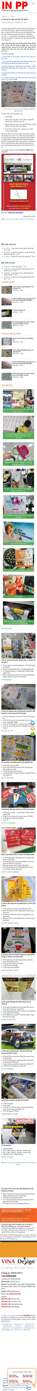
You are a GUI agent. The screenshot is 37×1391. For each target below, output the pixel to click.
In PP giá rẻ (18, 597)
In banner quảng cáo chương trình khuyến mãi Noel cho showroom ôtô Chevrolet (18, 712)
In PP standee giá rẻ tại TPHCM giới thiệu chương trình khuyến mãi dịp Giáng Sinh (18, 868)
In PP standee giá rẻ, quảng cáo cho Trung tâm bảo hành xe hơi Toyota (18, 622)
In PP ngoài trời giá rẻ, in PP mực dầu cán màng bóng (19, 1011)
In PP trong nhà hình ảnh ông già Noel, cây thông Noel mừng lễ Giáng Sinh (18, 961)
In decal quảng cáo (16, 267)
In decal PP (7, 731)
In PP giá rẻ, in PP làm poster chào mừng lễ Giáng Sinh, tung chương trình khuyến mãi (18, 1108)
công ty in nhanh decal (12, 219)
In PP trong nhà (9, 923)
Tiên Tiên (11, 22)
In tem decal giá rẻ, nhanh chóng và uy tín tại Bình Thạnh (19, 270)
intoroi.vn (18, 1326)
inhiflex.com (26, 1330)
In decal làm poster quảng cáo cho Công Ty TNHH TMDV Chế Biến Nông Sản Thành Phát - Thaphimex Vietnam (18, 68)
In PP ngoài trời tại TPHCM (11, 1013)
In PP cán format (10, 872)
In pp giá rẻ (7, 778)
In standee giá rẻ (8, 1148)
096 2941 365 (6, 1304)
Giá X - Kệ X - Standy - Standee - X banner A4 (17, 1150)
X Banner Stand (9, 1114)
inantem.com (6, 1328)
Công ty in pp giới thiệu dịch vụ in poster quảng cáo (18, 669)
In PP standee (8, 823)
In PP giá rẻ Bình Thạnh (18, 543)
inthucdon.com (7, 1326)
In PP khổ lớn (8, 1020)
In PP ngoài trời (9, 970)
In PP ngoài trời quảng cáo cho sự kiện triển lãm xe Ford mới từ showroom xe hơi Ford (18, 1008)
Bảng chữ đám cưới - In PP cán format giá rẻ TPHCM (18, 516)
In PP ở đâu (7, 1157)
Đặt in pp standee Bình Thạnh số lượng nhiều (17, 854)
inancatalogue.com (7, 1330)
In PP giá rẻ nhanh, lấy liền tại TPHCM (14, 1100)
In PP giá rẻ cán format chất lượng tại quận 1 (16, 1203)
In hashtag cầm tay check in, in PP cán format (17, 809)
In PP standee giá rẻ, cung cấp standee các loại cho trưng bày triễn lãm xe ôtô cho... (18, 862)
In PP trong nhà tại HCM (10, 965)
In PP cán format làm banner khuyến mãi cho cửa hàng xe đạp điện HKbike (18, 721)
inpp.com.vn (18, 1330)
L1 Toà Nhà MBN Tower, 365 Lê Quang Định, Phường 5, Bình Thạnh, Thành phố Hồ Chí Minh (17, 1388)
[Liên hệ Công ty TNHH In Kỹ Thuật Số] (18, 182)
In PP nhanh (7, 1069)
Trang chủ (4, 16)
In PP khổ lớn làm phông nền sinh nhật (14, 1066)
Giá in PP (5, 820)
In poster (6, 629)
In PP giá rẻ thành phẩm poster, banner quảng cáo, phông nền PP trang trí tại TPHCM (18, 436)
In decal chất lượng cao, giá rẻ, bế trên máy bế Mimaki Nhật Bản (23, 299)
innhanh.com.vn (18, 1324)
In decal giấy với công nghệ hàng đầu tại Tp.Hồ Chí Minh (18, 274)
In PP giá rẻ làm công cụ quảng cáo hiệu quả (18, 570)
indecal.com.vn (29, 1326)
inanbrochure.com (28, 1328)
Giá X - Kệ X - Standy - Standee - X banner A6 (17, 1152)
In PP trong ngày (8, 1103)
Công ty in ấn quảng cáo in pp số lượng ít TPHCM (18, 816)
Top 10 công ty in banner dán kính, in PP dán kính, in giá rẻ (18, 410)
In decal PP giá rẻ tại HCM (11, 765)
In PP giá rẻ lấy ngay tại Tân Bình (13, 964)
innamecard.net (16, 1328)
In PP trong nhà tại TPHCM (11, 967)
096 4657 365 (6, 1301)
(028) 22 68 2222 (15, 1294)
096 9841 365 (6, 1299)
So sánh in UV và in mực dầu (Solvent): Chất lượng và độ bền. (17, 1190)
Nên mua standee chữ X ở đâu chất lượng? (16, 865)
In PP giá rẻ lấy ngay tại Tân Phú (12, 1198)
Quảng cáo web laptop (15, 212)
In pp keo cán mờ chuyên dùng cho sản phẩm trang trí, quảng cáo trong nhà (17, 956)
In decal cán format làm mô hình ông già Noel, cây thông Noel (18, 490)
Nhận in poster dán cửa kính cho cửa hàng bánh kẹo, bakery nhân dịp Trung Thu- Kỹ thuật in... (19, 676)
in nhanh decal (29, 219)
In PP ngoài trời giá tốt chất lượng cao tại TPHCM (16, 1003)
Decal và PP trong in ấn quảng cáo (21, 256)
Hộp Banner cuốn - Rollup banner (13, 1154)
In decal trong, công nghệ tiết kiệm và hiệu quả (19, 278)
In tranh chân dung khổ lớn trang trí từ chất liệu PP (18, 1064)
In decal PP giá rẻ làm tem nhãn (12, 771)
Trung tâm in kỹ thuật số (8, 1315)
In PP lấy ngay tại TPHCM (10, 1111)
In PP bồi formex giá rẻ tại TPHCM (13, 818)
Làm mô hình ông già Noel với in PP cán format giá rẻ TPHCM (18, 463)
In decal (12, 16)
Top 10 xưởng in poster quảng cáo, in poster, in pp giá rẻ (18, 661)
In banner (6, 680)
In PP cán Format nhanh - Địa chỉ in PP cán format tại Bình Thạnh (16, 1052)
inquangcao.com (6, 1324)
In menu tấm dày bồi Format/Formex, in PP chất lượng (18, 904)
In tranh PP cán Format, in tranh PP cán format (17, 909)
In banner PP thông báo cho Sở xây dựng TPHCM (18, 724)
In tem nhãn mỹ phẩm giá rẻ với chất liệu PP (19, 249)
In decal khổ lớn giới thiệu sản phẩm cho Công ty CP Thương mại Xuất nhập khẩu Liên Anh (18, 62)
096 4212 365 (6, 1307)
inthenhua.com (29, 1324)
